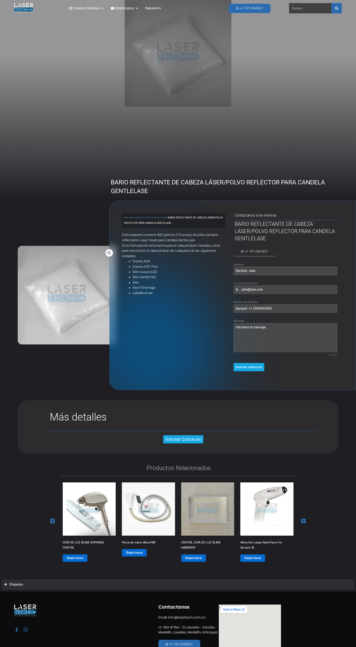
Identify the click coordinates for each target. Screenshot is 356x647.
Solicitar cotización (249, 367)
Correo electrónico (246, 283)
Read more (75, 553)
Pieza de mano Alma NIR (79, 542)
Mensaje (239, 321)
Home (127, 217)
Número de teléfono (246, 302)
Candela (161, 217)
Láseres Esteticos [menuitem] (86, 8)
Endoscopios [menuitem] (124, 8)
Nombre (239, 264)
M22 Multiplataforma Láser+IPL (261, 542)
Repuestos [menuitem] (153, 8)
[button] (102, 8)
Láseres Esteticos (143, 217)
